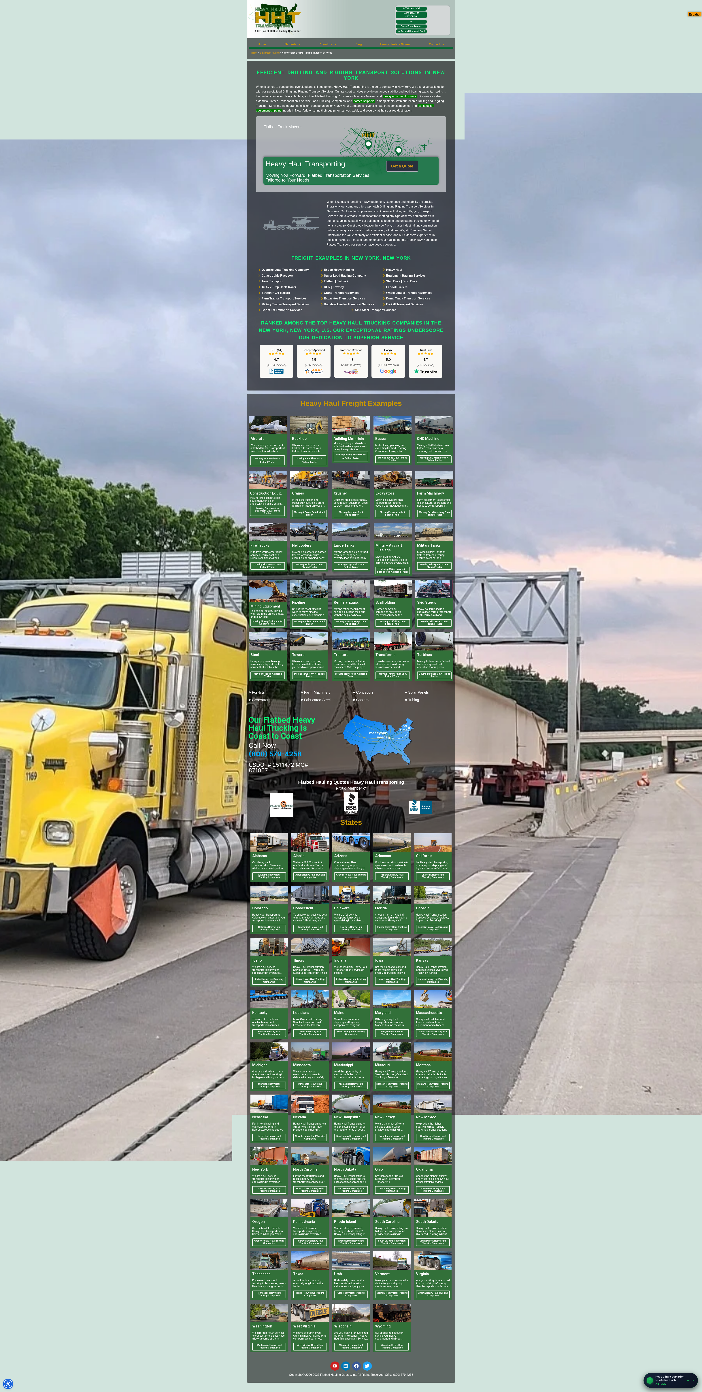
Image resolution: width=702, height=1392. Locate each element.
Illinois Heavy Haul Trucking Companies (310, 980)
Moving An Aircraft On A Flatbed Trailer (267, 460)
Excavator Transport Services (344, 298)
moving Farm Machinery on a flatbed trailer (434, 513)
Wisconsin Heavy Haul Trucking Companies (351, 1346)
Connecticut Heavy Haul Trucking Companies (310, 928)
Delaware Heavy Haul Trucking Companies (351, 928)
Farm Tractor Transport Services (284, 298)
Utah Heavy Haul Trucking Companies (351, 1294)
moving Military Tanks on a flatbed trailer (434, 565)
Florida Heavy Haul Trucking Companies (392, 928)
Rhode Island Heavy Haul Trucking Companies (351, 1242)
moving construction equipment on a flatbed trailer (267, 511)
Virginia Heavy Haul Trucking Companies (433, 1294)
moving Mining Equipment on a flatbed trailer (267, 622)
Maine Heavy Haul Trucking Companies (351, 1032)
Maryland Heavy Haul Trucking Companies (392, 1032)
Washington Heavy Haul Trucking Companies (269, 1346)
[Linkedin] (345, 1366)
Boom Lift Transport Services (282, 310)
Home (262, 44)
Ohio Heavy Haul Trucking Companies (392, 1189)
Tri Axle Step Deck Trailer (279, 287)
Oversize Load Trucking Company (285, 269)
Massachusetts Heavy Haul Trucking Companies (433, 1032)
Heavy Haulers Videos (395, 44)
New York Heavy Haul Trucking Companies (269, 1189)
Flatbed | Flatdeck (336, 281)
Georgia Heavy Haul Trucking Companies (433, 928)
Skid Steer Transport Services (375, 310)
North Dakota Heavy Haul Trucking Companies (351, 1189)
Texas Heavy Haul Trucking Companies (310, 1294)
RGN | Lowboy (334, 287)
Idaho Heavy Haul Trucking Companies (269, 980)
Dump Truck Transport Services (408, 298)
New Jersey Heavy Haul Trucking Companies (392, 1137)
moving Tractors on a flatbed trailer (351, 675)
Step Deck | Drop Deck (401, 281)
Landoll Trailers (396, 287)
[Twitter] (367, 1366)
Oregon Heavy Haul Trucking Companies (269, 1242)
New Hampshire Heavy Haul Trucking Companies (351, 1137)
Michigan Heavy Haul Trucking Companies (269, 1085)
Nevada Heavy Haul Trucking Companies (310, 1137)
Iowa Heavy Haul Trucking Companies (392, 980)
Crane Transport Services (341, 292)
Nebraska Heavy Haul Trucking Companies (269, 1137)
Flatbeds (290, 44)
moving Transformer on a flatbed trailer (393, 675)
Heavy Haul (394, 269)
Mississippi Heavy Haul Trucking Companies (351, 1085)
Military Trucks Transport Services (285, 304)
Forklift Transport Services (404, 304)
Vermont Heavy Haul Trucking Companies (392, 1294)
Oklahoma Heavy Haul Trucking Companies (433, 1189)
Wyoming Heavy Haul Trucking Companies (392, 1346)
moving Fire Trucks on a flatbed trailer (267, 565)
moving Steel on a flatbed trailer (268, 675)
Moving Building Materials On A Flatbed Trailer (351, 456)
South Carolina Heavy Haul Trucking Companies (392, 1242)
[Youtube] (334, 1366)
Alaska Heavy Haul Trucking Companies (310, 876)
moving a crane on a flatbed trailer (309, 513)
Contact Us (436, 44)
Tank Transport (272, 281)
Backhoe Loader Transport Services (349, 304)
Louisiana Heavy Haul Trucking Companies (310, 1032)
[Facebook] (356, 1366)
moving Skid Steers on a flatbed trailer (434, 622)
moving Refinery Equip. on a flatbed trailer (351, 622)
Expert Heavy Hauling (339, 269)
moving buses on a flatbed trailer (392, 459)
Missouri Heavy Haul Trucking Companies (391, 1085)
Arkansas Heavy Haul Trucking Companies (392, 876)
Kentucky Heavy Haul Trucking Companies (269, 1032)
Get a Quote (402, 166)
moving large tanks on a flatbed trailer (351, 565)
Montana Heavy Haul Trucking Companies (432, 1085)
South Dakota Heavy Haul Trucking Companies (433, 1242)
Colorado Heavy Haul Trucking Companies (269, 928)
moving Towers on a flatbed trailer (309, 675)
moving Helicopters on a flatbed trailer (309, 565)
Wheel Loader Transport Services (409, 292)
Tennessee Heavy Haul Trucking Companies (269, 1294)
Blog (359, 44)
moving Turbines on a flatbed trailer (434, 675)
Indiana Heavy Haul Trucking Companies (351, 980)
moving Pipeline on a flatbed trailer (309, 622)
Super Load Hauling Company (345, 275)
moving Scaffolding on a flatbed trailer (393, 622)
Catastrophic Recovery (278, 275)
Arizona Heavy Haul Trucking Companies (351, 876)
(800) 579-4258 (411, 14)
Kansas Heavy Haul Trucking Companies (433, 980)
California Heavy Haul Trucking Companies (433, 876)
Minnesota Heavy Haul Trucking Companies (310, 1085)
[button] (292, 44)
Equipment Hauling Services (406, 275)
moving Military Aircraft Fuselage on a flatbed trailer (392, 570)
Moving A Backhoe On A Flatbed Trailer (309, 460)
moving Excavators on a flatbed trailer (392, 513)
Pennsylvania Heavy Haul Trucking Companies (310, 1242)
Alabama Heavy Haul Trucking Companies (269, 876)
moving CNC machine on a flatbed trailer (434, 459)
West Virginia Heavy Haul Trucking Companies (310, 1346)
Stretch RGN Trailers (276, 292)
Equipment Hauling (270, 53)
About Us (326, 44)
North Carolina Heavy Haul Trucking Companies (310, 1189)
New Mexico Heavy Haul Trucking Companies (433, 1137)
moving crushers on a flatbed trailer (351, 513)
